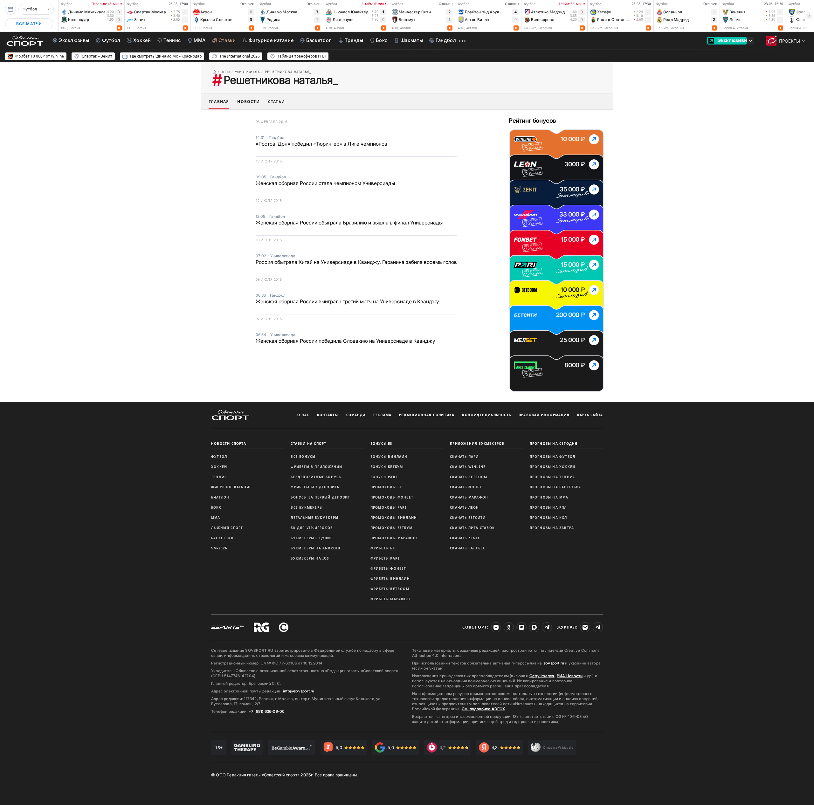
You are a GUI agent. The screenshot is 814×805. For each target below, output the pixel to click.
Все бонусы (303, 456)
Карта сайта (590, 415)
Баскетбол (222, 538)
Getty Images (541, 675)
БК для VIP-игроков (312, 528)
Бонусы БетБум (386, 466)
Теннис (219, 477)
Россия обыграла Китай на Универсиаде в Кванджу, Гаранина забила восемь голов (356, 262)
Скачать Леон (464, 507)
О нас (303, 415)
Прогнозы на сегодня (554, 443)
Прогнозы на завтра (552, 528)
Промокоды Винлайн (393, 517)
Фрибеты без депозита (315, 487)
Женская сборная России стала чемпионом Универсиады (325, 183)
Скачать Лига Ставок (472, 528)
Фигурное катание (231, 487)
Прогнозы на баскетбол (556, 487)
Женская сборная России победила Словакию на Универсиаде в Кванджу (345, 341)
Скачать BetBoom (468, 477)
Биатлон (220, 497)
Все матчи (29, 23)
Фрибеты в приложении (316, 466)
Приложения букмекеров (477, 443)
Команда (355, 415)
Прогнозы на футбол (553, 456)
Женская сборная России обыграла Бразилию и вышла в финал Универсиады (349, 222)
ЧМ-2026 (219, 548)
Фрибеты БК (382, 548)
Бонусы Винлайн (389, 456)
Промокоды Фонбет (391, 497)
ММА (215, 517)
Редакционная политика (426, 415)
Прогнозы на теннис (552, 477)
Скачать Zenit (465, 538)
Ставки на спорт (308, 443)
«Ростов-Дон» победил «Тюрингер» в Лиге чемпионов (321, 144)
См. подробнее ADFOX (483, 708)
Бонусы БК (381, 443)
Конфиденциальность (486, 415)
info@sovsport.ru (298, 691)
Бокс (216, 507)
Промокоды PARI (388, 507)
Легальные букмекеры (314, 517)
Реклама (382, 415)
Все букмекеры (307, 507)
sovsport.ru (554, 663)
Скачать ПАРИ (464, 456)
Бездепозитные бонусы (316, 477)
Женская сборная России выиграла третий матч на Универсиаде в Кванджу (347, 301)
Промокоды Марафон (393, 538)
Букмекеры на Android (315, 548)
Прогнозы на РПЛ (548, 507)
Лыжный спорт (227, 528)
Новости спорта (228, 443)
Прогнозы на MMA (549, 497)
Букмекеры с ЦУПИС (311, 538)
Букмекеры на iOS (310, 558)
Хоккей (219, 466)
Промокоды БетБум (391, 528)
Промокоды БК (386, 487)
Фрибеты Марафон (390, 599)
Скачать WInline (468, 466)
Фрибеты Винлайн (390, 578)
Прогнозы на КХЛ (548, 517)
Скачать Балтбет (467, 548)
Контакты (327, 415)
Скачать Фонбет (467, 487)
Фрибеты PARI (384, 558)
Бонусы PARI (383, 477)
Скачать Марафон (469, 497)
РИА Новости (570, 675)
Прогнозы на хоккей (553, 466)
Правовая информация (544, 415)
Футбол (219, 456)
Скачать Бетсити (468, 517)
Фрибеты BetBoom (389, 589)
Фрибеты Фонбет (388, 568)
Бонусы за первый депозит (320, 497)
